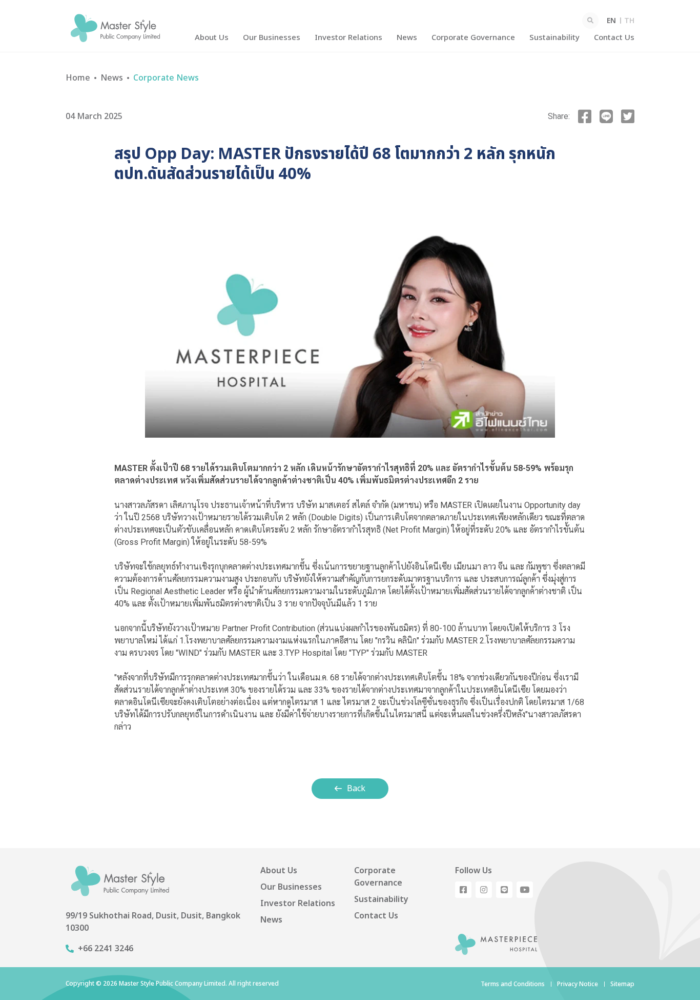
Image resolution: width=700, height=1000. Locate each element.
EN (611, 20)
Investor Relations (348, 38)
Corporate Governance (473, 38)
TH (629, 20)
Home (78, 78)
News (407, 38)
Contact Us (614, 38)
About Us (212, 38)
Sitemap (622, 984)
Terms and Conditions (513, 984)
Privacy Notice (577, 984)
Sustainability (554, 38)
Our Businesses (271, 38)
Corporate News (166, 78)
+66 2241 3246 (105, 949)
